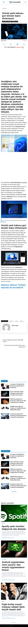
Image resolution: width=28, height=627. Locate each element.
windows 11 (22, 321)
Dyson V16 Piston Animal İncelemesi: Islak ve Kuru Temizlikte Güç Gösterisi (16, 393)
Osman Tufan (4, 618)
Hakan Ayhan (4, 537)
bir (21, 116)
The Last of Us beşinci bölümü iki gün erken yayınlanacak (14, 346)
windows (16, 321)
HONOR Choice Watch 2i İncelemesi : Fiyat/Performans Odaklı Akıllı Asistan (17, 408)
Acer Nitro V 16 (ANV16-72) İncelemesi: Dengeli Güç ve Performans (17, 386)
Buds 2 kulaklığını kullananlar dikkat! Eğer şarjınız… (13, 340)
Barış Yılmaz (3, 40)
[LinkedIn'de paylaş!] (17, 44)
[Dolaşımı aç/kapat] (3, 2)
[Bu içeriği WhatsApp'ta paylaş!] (24, 44)
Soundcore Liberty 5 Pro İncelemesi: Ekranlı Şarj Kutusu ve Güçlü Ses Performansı (18, 415)
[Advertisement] (14, 66)
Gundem (8, 21)
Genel (4, 8)
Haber (12, 21)
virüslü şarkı (11, 321)
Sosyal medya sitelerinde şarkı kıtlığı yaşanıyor (14, 221)
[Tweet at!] (11, 44)
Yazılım (16, 21)
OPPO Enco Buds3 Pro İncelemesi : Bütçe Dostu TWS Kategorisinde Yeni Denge (18, 401)
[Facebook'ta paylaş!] (4, 44)
